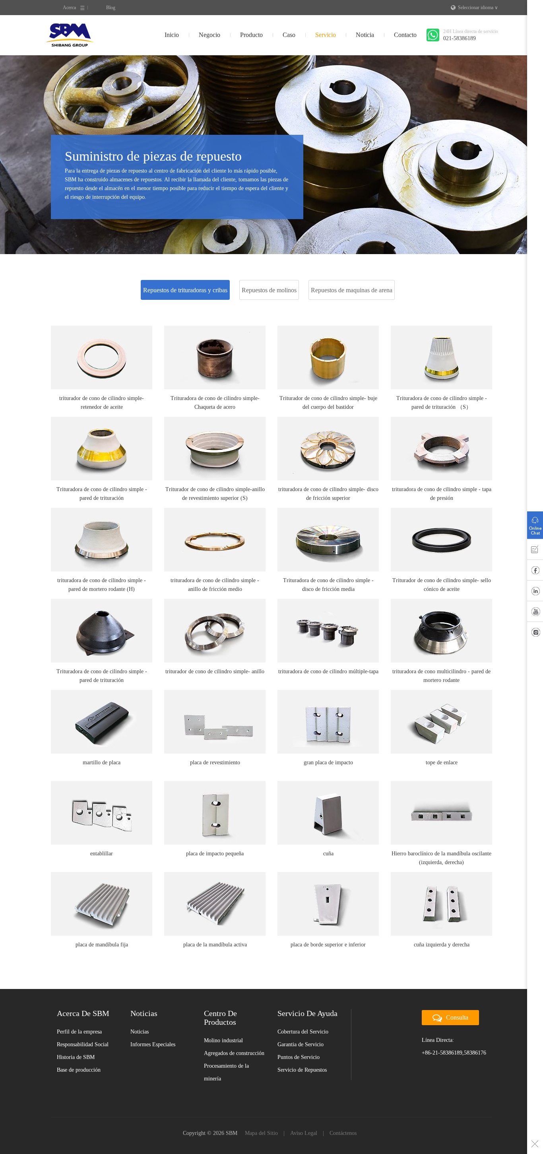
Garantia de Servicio (300, 1044)
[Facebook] (535, 571)
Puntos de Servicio (298, 1057)
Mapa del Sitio (261, 1133)
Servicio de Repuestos (302, 1070)
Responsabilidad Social (83, 1044)
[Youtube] (535, 613)
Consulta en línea (535, 523)
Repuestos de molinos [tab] (269, 290)
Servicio (325, 34)
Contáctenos (343, 1133)
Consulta (457, 1017)
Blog (110, 7)
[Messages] (535, 551)
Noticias (139, 1032)
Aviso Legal (303, 1133)
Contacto (405, 34)
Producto (251, 34)
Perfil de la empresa (79, 1032)
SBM (70, 35)
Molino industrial (223, 1040)
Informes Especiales (152, 1044)
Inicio (172, 34)
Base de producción (79, 1070)
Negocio (209, 34)
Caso (289, 34)
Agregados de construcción (234, 1053)
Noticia (365, 34)
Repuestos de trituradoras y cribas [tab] (185, 290)
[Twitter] (535, 634)
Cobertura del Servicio (302, 1032)
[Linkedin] (535, 592)
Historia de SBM (76, 1057)
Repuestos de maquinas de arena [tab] (351, 290)
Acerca (69, 7)
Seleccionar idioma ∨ (478, 7)
